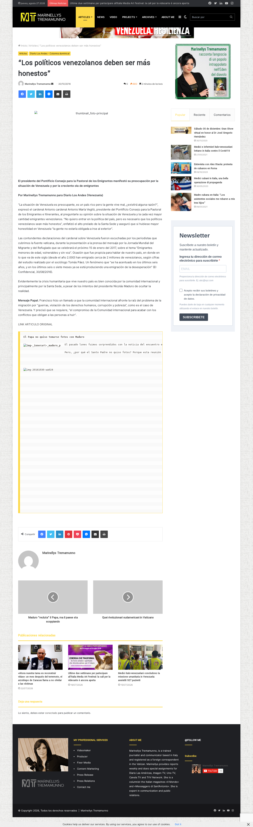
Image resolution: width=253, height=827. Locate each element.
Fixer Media (84, 762)
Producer (82, 756)
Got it (178, 824)
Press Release (85, 774)
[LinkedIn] (40, 94)
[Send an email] (52, 83)
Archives (148, 17)
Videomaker (84, 750)
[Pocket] (77, 534)
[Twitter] (31, 94)
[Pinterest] (68, 534)
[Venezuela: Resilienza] (126, 29)
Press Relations (86, 780)
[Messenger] (49, 94)
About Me (168, 17)
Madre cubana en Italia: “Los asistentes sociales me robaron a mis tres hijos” (214, 199)
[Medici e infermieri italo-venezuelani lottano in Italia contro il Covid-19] (181, 152)
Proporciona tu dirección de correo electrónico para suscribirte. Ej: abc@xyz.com (202, 278)
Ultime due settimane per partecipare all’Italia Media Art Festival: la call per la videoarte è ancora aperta (129, 3)
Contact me (83, 787)
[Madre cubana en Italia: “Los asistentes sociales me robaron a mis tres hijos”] (181, 202)
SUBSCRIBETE (194, 317)
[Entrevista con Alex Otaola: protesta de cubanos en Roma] (181, 168)
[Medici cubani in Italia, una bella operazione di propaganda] (181, 183)
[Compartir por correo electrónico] (57, 94)
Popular (180, 115)
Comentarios (222, 115)
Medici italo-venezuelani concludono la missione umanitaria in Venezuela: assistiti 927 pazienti (139, 677)
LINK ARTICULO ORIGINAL (35, 324)
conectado (51, 712)
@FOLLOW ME (193, 740)
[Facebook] (22, 94)
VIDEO (113, 17)
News (100, 17)
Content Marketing (88, 768)
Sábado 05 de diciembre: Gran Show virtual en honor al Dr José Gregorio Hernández (213, 132)
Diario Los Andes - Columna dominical (49, 53)
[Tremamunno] (44, 17)
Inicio (23, 45)
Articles (84, 17)
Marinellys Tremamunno (38, 83)
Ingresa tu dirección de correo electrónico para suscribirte (200, 258)
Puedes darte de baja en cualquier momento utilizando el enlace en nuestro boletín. (201, 306)
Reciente (199, 115)
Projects (128, 17)
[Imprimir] (66, 94)
